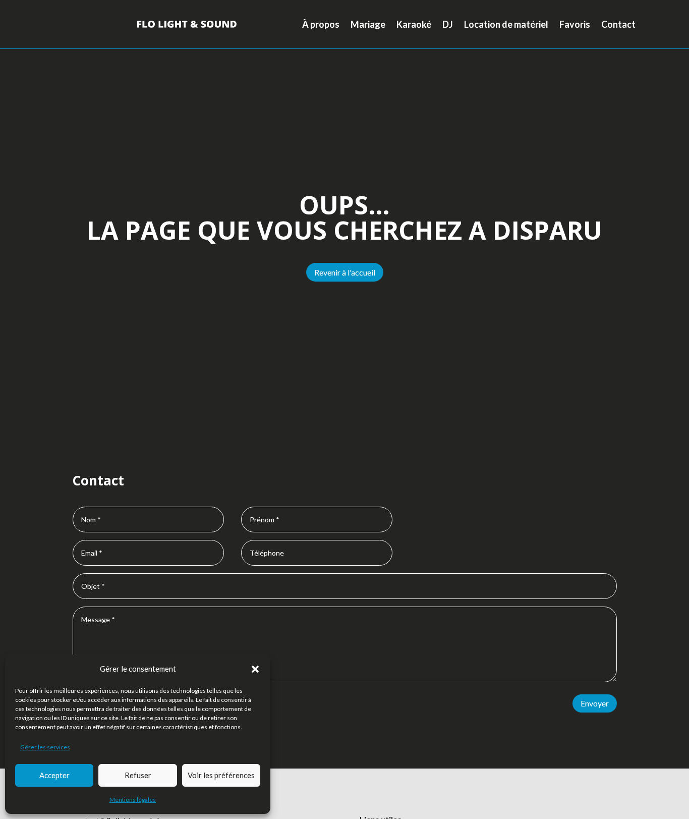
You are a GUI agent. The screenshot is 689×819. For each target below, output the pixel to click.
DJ (447, 24)
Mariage (368, 24)
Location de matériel (506, 24)
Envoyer (595, 703)
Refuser (138, 775)
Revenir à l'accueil (344, 272)
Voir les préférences (221, 775)
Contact (618, 24)
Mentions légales (132, 799)
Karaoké (413, 24)
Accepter (54, 775)
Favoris (574, 24)
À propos (320, 24)
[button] (255, 669)
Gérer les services (45, 747)
